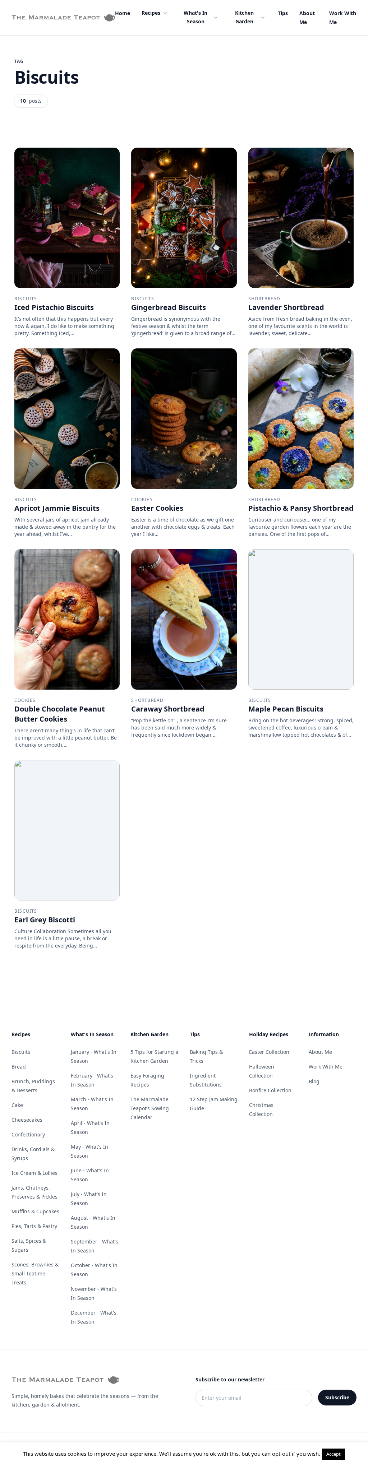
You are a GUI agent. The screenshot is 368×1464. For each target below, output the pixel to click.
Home (122, 13)
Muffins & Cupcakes (35, 1211)
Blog (314, 1081)
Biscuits (21, 1051)
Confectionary (28, 1134)
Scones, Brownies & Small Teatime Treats (35, 1273)
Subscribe (337, 1397)
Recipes (151, 12)
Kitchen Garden (244, 17)
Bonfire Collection (270, 1090)
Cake (17, 1105)
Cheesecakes (27, 1119)
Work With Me (325, 1066)
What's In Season (195, 17)
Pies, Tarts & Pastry (34, 1226)
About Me (320, 1051)
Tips (283, 13)
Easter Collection (269, 1051)
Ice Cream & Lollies (35, 1172)
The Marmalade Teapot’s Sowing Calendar (149, 1108)
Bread (19, 1066)
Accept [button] (333, 1454)
